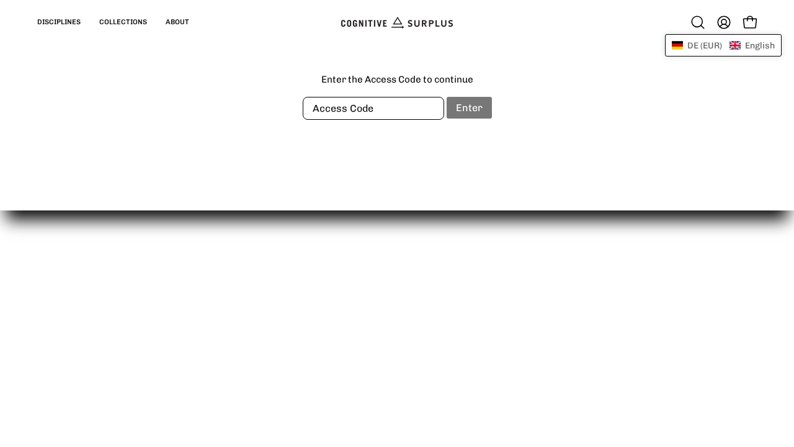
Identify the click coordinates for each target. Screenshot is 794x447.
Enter (469, 108)
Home (236, 280)
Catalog (240, 299)
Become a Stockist (264, 339)
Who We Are (399, 280)
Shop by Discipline (263, 319)
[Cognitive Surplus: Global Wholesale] (397, 22)
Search (388, 319)
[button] (59, 22)
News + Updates (408, 339)
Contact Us (396, 299)
